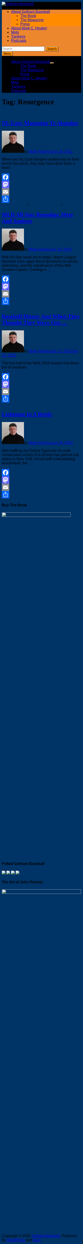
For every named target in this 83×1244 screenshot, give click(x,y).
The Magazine (32, 20)
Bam (37, 1240)
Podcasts (18, 41)
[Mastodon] (41, 184)
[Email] (41, 192)
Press (25, 24)
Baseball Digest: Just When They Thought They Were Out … (41, 319)
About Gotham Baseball (30, 12)
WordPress (16, 1240)
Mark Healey (39, 151)
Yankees (18, 36)
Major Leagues (14, 113)
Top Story (71, 205)
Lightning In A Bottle (27, 414)
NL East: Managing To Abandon (40, 123)
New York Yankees (44, 205)
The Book (28, 16)
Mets (15, 32)
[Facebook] (41, 177)
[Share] (41, 199)
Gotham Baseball (46, 1236)
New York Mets (14, 205)
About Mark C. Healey (29, 28)
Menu (7, 53)
